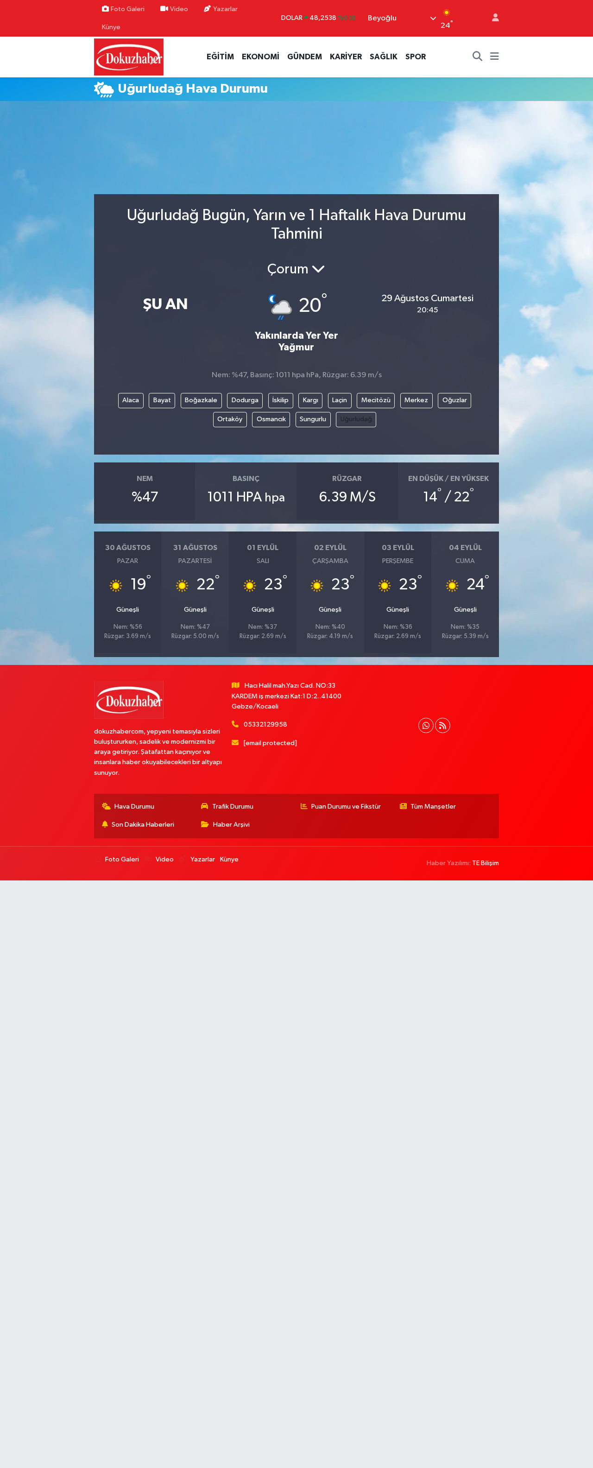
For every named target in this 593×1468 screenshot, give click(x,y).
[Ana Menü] (494, 57)
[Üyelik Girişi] (491, 18)
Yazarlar (225, 9)
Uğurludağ (356, 419)
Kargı (310, 400)
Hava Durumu (134, 806)
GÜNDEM (304, 57)
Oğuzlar (454, 400)
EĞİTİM (220, 57)
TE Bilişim (485, 863)
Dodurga (245, 400)
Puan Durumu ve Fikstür (346, 806)
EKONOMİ (260, 57)
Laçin (339, 400)
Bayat (162, 400)
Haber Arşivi (231, 824)
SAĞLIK (383, 57)
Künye (111, 27)
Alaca (130, 400)
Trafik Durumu (232, 806)
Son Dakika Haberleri (143, 824)
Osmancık (271, 419)
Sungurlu (313, 419)
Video (179, 9)
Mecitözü (376, 400)
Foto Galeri (128, 9)
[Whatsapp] (426, 725)
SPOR (415, 57)
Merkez (416, 400)
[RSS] (442, 725)
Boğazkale (201, 400)
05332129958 (265, 724)
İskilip (280, 400)
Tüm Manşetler (433, 806)
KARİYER (346, 57)
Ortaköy (229, 419)
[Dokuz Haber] (129, 56)
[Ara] (477, 57)
